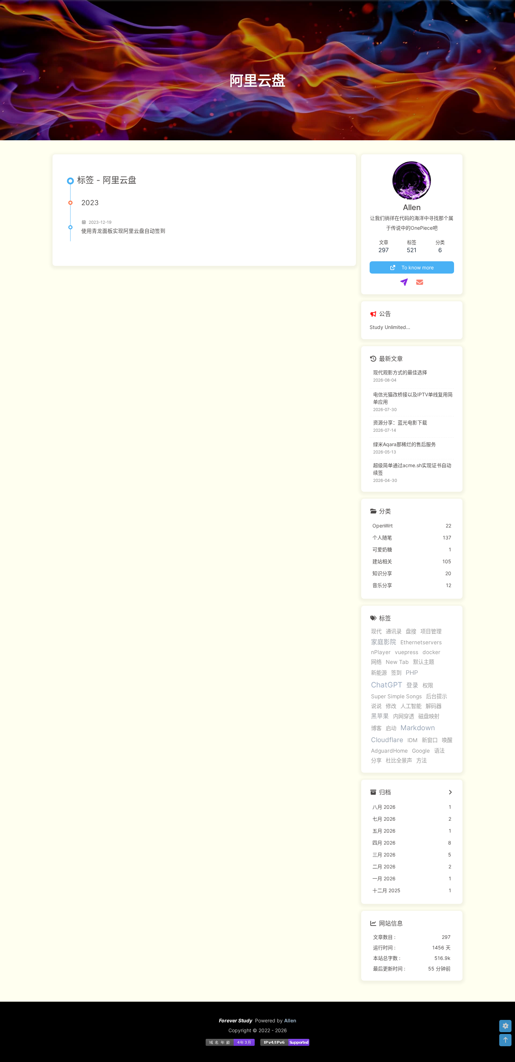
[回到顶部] (505, 1040)
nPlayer (381, 652)
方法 (421, 760)
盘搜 (411, 631)
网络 (376, 662)
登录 (412, 685)
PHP (412, 672)
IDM (412, 740)
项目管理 (430, 631)
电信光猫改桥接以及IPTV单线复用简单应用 (413, 398)
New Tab (397, 662)
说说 (376, 706)
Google (421, 750)
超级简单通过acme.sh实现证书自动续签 (412, 469)
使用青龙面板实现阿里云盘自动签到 (123, 231)
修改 (391, 706)
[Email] (419, 282)
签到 (396, 673)
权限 (428, 685)
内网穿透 (403, 716)
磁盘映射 (428, 716)
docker (431, 652)
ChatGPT (386, 684)
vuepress (406, 652)
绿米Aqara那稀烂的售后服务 (404, 444)
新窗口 (430, 740)
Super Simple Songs (396, 696)
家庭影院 (383, 642)
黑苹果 (380, 716)
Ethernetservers (421, 642)
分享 (376, 760)
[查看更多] (450, 793)
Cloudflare (387, 740)
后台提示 (436, 696)
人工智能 (410, 706)
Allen (290, 1020)
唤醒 (447, 740)
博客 (376, 728)
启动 (391, 728)
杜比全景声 (399, 760)
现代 (376, 631)
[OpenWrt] (404, 282)
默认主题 (423, 662)
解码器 (433, 706)
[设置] (505, 1026)
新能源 (379, 673)
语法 (439, 750)
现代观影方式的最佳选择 (400, 372)
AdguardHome (389, 750)
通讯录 (393, 631)
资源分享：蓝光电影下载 (400, 422)
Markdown (417, 728)
